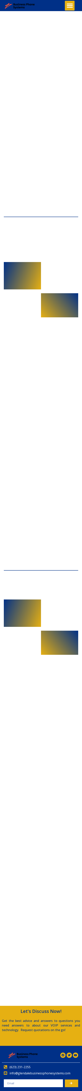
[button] (70, 6)
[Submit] (71, 1083)
